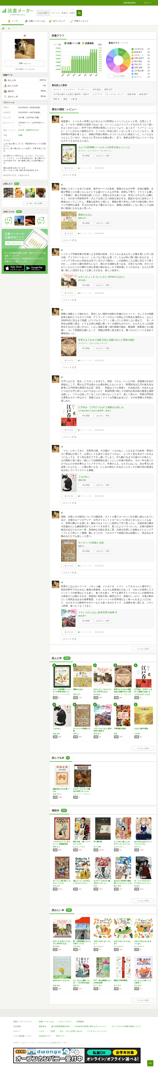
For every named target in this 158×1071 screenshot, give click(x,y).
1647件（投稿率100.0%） (29, 130)
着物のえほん (85, 214)
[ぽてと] (19, 197)
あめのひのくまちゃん (61, 980)
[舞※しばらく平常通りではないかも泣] (30, 225)
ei (62, 117)
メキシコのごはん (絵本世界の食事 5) (97, 612)
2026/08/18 (99, 360)
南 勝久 (137, 886)
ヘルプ (41, 1031)
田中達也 (97, 89)
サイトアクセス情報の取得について (126, 1026)
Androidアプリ (45, 1036)
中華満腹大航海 (120, 728)
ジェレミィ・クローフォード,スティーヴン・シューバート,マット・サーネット (82, 794)
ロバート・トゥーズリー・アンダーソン (71, 89)
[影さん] (19, 225)
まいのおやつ (99, 946)
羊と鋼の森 (98, 841)
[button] (79, 13)
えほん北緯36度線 (141, 728)
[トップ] (3, 29)
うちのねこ (84, 476)
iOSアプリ (60, 1036)
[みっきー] (41, 225)
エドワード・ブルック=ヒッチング (108, 94)
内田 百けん (57, 794)
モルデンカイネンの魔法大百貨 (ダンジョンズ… (81, 791)
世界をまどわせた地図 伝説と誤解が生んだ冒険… (122, 691)
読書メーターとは (46, 1022)
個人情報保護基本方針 (60, 1026)
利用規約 (80, 1022)
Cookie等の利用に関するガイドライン (91, 1026)
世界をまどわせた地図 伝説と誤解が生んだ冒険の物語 (106, 340)
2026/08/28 (99, 168)
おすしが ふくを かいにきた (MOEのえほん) (101, 276)
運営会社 (42, 1026)
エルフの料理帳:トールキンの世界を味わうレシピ (104, 147)
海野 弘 (56, 99)
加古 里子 (137, 985)
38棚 (20, 135)
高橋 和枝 (131, 94)
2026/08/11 (99, 566)
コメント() (86, 168)
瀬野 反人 (56, 847)
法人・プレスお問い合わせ (71, 1031)
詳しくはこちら (14, 243)
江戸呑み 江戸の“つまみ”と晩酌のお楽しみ (101, 407)
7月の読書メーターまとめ (25, 69)
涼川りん (137, 847)
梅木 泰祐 (117, 886)
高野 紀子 (108, 89)
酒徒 (65, 99)
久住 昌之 (76, 946)
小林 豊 (74, 99)
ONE (95, 886)
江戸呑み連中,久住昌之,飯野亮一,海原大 (71, 94)
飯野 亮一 (76, 985)
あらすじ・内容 (102, 156)
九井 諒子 (56, 886)
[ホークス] (8, 197)
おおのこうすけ (79, 847)
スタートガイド (65, 1022)
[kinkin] (41, 197)
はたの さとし (119, 847)
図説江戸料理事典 (120, 980)
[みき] (8, 225)
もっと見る (120, 76)
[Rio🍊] (30, 197)
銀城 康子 (143, 94)
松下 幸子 (98, 985)
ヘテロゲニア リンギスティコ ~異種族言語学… (61, 844)
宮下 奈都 (97, 847)
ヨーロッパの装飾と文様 (91, 542)
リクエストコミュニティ (97, 1031)
